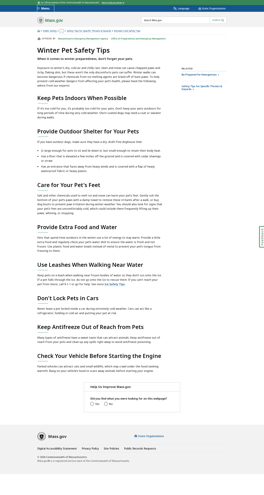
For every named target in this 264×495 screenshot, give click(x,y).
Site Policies (111, 448)
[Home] (38, 31)
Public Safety (50, 31)
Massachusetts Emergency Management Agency (83, 38)
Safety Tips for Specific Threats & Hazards (89, 31)
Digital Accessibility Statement (57, 448)
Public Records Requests (140, 448)
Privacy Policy (90, 448)
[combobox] (184, 20)
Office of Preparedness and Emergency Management (138, 38)
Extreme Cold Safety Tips (127, 31)
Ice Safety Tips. (115, 284)
